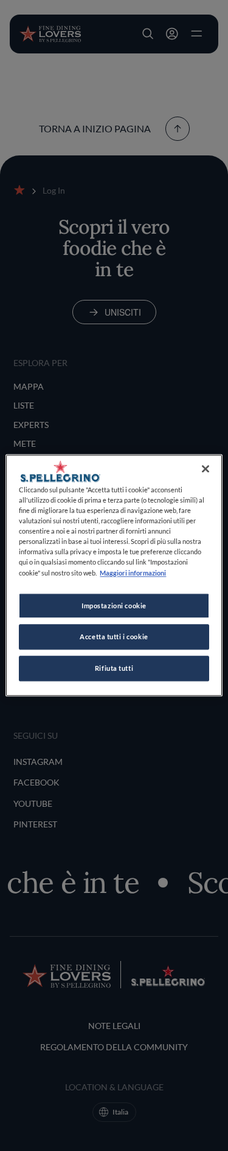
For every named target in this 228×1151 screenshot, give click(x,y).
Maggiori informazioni (133, 573)
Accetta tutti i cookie (114, 637)
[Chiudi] (205, 468)
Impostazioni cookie (114, 605)
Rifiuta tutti (114, 669)
